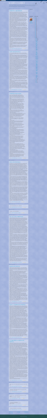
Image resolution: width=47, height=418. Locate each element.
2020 (35, 22)
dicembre (36, 38)
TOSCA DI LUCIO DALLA (14, 162)
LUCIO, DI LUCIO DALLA (15, 51)
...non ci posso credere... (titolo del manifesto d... (36, 70)
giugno (36, 81)
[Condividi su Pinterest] (25, 48)
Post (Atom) (12, 413)
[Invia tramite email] (21, 212)
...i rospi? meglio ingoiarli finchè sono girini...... (36, 49)
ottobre (36, 40)
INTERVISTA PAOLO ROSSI (15, 93)
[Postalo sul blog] (23, 48)
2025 (35, 18)
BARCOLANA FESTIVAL (14, 266)
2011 (35, 30)
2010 (35, 31)
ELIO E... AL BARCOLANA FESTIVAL (17, 304)
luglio (36, 80)
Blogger (26, 416)
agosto (36, 79)
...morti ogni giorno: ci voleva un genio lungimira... (36, 67)
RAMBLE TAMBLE (17, 3)
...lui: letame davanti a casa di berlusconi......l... (36, 73)
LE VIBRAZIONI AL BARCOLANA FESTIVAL (36, 61)
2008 (35, 33)
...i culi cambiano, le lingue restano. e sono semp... (36, 76)
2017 (35, 25)
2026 (35, 17)
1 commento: (19, 398)
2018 (35, 24)
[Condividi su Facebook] (24, 48)
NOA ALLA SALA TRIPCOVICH (16, 216)
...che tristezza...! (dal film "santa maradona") (36, 52)
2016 (35, 26)
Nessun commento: (20, 48)
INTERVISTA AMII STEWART (15, 10)
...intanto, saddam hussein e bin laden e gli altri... (36, 64)
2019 (35, 23)
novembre (36, 39)
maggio (36, 82)
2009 (35, 32)
